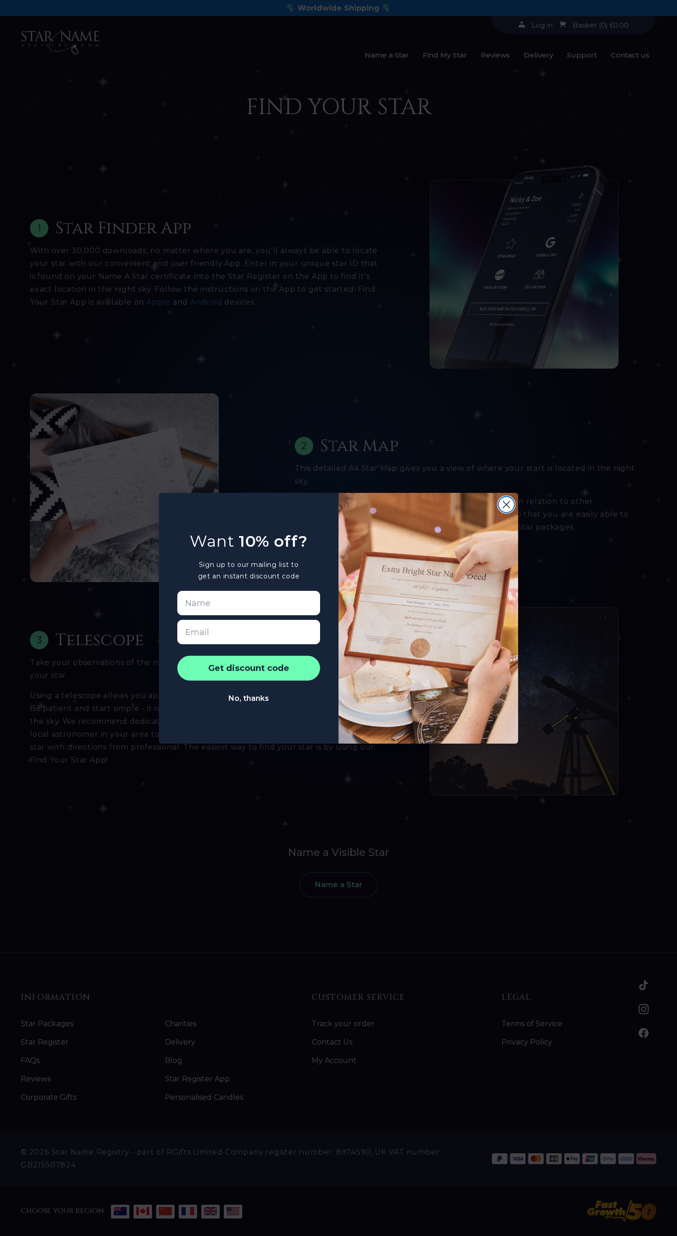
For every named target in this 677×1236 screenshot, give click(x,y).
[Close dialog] (506, 505)
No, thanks (248, 698)
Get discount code (248, 668)
